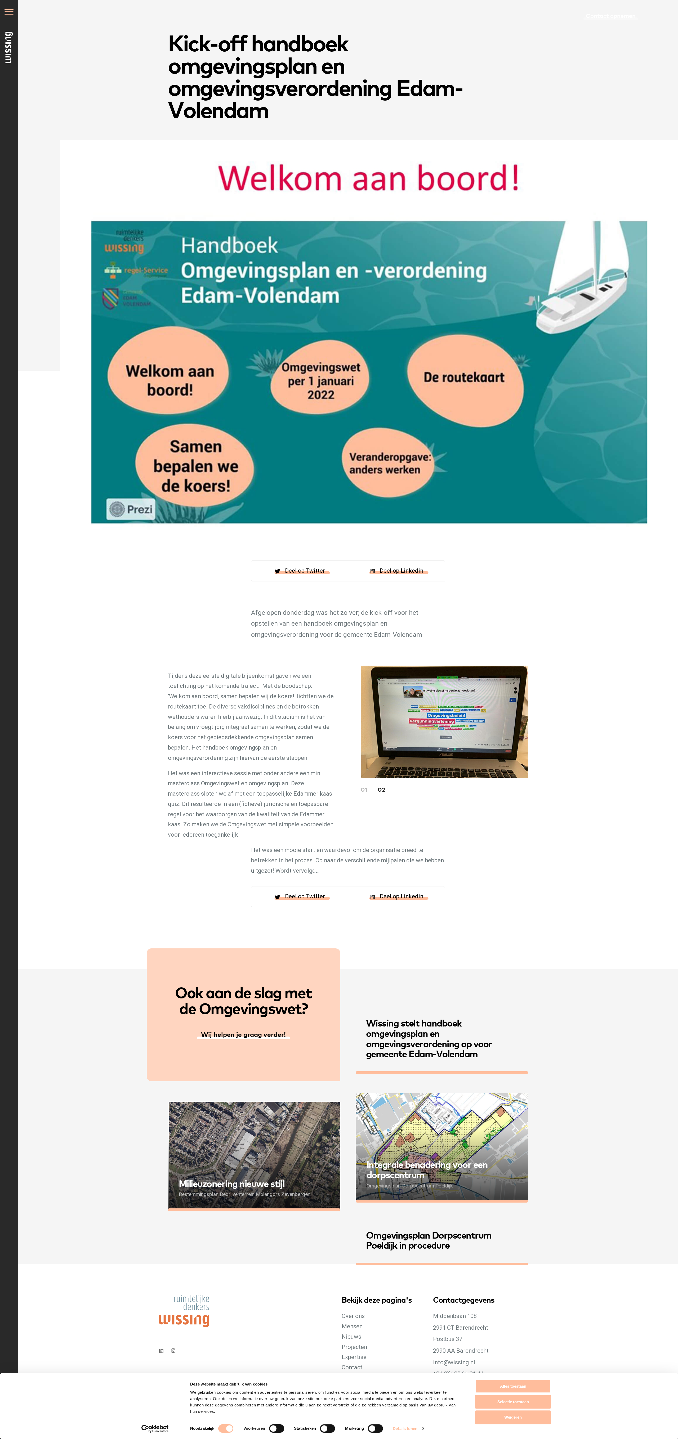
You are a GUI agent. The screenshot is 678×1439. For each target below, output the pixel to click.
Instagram (173, 1350)
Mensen (352, 1326)
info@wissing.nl (454, 1362)
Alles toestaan (513, 1386)
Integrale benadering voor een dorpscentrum (427, 1169)
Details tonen (405, 1428)
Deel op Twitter (305, 570)
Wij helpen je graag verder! (243, 1033)
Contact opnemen (611, 15)
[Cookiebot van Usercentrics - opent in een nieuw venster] (155, 1429)
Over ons (353, 1316)
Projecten (354, 1347)
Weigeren (513, 1417)
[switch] (281, 1434)
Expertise (354, 1357)
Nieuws (351, 1336)
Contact (352, 1367)
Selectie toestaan (513, 1402)
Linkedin (161, 1350)
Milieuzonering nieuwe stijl (232, 1183)
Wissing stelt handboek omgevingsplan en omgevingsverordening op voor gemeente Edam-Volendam (429, 1038)
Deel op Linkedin (401, 570)
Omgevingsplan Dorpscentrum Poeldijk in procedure (429, 1239)
